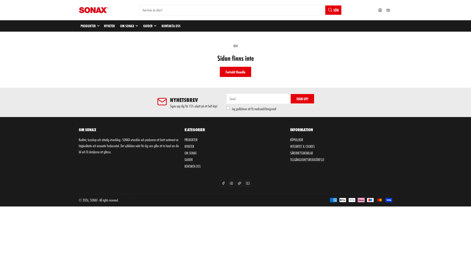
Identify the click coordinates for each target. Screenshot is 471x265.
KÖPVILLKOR (296, 139)
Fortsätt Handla (235, 71)
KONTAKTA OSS (171, 26)
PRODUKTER (88, 26)
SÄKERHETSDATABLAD (301, 153)
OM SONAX (127, 26)
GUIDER (148, 26)
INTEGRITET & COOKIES (302, 146)
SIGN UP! (302, 98)
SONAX (94, 200)
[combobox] (240, 10)
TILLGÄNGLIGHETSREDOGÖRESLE (307, 159)
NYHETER (109, 26)
